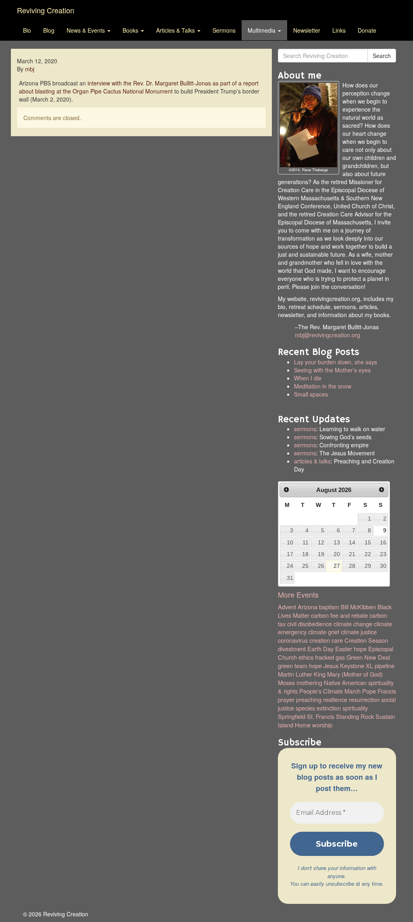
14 (352, 542)
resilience (335, 699)
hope (315, 665)
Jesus (330, 665)
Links (339, 30)
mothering (309, 682)
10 (290, 542)
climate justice (359, 631)
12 (321, 542)
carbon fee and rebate (339, 615)
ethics (305, 657)
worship (322, 725)
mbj (29, 69)
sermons (305, 429)
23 (383, 554)
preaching (308, 699)
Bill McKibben (358, 606)
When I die (307, 378)
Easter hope (351, 648)
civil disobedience (309, 623)
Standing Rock (355, 716)
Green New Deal (368, 657)
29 (368, 566)
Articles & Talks (176, 30)
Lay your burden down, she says (335, 362)
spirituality (355, 708)
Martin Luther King (301, 674)
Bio (27, 30)
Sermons (224, 30)
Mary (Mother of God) (355, 674)
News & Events (86, 30)
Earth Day (320, 648)
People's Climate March (330, 691)
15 (368, 542)
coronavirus (293, 640)
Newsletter (306, 30)
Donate (367, 30)
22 (368, 554)
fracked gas (330, 657)
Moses (286, 682)
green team (292, 665)
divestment (292, 648)
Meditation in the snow (322, 386)
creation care (326, 640)
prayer (286, 699)
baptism (329, 606)
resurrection (364, 699)
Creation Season (366, 640)
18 (305, 554)
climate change (353, 623)
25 (305, 566)
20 (337, 554)
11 (305, 542)
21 (352, 554)
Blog (48, 30)
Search (382, 56)
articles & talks (312, 461)
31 (290, 578)
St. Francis (320, 716)
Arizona (307, 606)
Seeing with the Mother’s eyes (332, 370)
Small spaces (353, 398)
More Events (298, 594)
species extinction (318, 708)
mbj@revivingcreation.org (327, 335)
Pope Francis (379, 691)
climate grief (323, 631)
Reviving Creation (45, 10)
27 (337, 566)
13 (337, 542)
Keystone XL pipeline (367, 665)
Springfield (291, 716)
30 (383, 566)
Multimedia (262, 30)
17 (290, 554)
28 (352, 566)
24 (290, 566)
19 (321, 554)
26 (321, 566)
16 (383, 542)
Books (131, 30)
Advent (287, 606)
